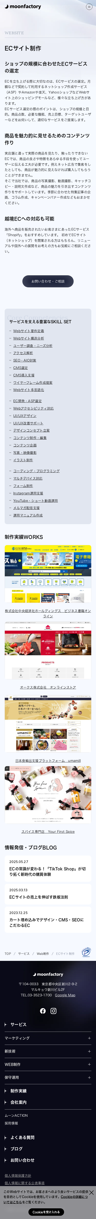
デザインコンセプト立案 (31, 430)
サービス (18, 1025)
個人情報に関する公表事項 (25, 1183)
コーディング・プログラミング (36, 471)
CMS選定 (20, 367)
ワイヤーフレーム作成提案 (32, 382)
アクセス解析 (23, 353)
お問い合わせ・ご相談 (48, 281)
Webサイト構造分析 (28, 338)
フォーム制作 (23, 486)
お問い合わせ (22, 1160)
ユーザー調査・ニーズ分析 (32, 345)
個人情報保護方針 (18, 1175)
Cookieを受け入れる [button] (46, 1212)
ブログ (16, 1149)
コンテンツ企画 (25, 445)
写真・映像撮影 (25, 452)
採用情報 (11, 1123)
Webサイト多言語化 (28, 389)
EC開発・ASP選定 (27, 401)
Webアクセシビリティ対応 (33, 408)
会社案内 (18, 1102)
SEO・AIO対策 (24, 360)
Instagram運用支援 (28, 493)
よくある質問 (22, 1137)
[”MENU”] (89, 6)
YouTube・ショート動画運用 (35, 500)
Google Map (65, 995)
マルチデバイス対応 (28, 478)
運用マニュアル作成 (28, 515)
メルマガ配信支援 (26, 508)
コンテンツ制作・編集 (30, 437)
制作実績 (18, 1091)
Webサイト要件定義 (28, 331)
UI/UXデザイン (25, 415)
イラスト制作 (23, 460)
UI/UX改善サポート (28, 423)
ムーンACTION (16, 1115)
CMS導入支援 (23, 375)
